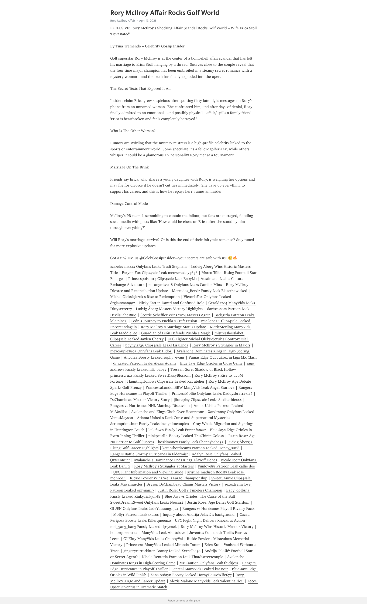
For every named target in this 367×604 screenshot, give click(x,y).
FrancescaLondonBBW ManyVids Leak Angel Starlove (190, 387)
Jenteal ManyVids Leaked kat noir (200, 569)
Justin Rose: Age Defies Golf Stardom (218, 502)
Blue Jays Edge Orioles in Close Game (211, 363)
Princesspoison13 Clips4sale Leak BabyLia (162, 278)
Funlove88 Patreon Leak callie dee (226, 466)
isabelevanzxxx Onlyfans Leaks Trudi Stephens (148, 266)
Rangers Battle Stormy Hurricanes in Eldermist (149, 454)
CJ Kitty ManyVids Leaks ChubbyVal (153, 538)
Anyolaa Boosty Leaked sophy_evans (154, 357)
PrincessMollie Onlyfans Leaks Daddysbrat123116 (212, 393)
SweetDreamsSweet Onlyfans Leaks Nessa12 (146, 502)
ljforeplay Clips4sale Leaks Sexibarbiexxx (208, 399)
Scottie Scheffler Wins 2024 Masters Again (175, 315)
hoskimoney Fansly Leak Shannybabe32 (190, 442)
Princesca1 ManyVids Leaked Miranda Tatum (163, 544)
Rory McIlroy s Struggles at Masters (164, 466)
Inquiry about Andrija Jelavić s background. (199, 514)
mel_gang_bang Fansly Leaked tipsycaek (143, 526)
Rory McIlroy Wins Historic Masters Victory (217, 526)
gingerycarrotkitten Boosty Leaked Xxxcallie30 (161, 550)
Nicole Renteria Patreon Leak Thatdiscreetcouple (182, 556)
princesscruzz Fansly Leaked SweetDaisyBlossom (150, 375)
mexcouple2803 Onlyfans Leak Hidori (141, 351)
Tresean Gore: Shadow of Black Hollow (203, 369)
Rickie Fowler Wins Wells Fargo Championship (168, 478)
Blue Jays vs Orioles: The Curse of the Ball (200, 496)
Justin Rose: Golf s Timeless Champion (190, 490)
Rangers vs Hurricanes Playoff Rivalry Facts (218, 508)
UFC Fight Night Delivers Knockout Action (210, 520)
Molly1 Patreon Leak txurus (136, 514)
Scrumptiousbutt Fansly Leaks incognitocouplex (149, 423)
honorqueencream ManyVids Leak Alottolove (147, 532)
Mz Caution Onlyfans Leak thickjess (208, 563)
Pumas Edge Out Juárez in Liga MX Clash (223, 357)
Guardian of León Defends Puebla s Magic (175, 333)
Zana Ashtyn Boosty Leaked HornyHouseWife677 (190, 575)
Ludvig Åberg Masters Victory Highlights (169, 308)
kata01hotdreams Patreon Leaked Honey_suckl (201, 448)
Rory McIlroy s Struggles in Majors (221, 345)
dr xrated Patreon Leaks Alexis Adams (144, 363)
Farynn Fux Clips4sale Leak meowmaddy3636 (160, 272)
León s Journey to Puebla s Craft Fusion (164, 321)
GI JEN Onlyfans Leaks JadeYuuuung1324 (144, 508)
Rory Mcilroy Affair (122, 21)
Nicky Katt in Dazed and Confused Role (171, 303)
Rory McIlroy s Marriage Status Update (173, 327)
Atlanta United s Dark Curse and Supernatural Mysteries (183, 417)
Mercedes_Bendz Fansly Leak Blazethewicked (209, 290)
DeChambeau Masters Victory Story (140, 399)
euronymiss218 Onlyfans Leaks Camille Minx (185, 284)
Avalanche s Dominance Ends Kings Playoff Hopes (175, 460)
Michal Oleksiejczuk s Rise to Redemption (145, 296)
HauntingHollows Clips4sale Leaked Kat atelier (166, 381)
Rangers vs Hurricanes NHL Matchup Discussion (150, 405)
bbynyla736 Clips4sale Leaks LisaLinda (156, 345)
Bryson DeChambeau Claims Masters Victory (184, 484)
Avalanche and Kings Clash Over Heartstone (167, 411)
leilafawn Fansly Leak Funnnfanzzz (177, 429)
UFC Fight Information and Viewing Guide (148, 472)
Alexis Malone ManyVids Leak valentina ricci (206, 581)
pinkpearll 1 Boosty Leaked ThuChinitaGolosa (186, 435)
